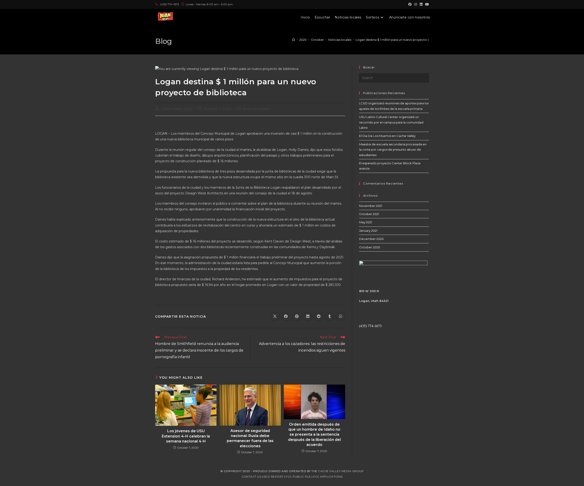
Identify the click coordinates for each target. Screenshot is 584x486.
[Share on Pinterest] (296, 316)
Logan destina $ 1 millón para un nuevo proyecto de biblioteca (401, 39)
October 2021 (369, 214)
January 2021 (368, 230)
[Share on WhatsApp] (340, 316)
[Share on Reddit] (318, 316)
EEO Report (273, 476)
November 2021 (370, 206)
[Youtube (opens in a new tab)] (426, 4)
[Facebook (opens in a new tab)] (410, 4)
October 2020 (369, 247)
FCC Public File (298, 476)
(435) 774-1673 (169, 4)
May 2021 (365, 222)
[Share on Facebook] (285, 316)
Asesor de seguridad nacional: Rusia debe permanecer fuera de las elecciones (250, 438)
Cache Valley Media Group (341, 471)
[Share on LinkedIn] (307, 316)
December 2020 (371, 239)
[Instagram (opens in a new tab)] (415, 4)
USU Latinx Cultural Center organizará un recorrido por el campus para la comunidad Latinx (391, 122)
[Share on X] (274, 316)
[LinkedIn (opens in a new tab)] (421, 4)
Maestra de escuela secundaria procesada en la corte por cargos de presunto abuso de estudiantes (393, 149)
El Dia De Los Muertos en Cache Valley (387, 136)
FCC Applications (327, 476)
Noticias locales (256, 109)
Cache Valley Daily (177, 109)
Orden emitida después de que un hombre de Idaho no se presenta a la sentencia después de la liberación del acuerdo (314, 434)
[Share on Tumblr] (329, 316)
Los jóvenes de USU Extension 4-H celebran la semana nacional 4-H (186, 436)
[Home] (293, 39)
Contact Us (251, 476)
